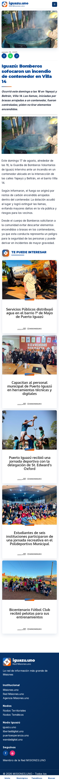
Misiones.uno (11, 689)
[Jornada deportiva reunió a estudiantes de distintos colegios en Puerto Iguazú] (29, 521)
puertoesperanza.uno (16, 735)
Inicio (7, 778)
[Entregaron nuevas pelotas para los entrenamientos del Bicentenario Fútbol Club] (29, 597)
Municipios (22, 778)
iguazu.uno (9, 727)
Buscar (51, 778)
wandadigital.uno (13, 739)
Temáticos (36, 778)
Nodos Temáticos (13, 714)
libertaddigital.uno (13, 731)
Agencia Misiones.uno (16, 698)
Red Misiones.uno (13, 694)
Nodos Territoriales (14, 710)
